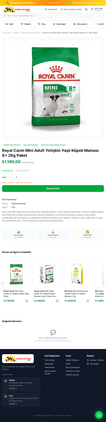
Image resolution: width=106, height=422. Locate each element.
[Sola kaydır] (3, 282)
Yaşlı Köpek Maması (31, 145)
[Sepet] (86, 9)
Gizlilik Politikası (72, 360)
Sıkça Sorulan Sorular (73, 9)
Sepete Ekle (53, 188)
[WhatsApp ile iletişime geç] (99, 415)
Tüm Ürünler (49, 360)
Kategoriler (49, 364)
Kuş (42, 24)
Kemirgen (59, 24)
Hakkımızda (49, 367)
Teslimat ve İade (73, 371)
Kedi (9, 24)
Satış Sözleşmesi (73, 367)
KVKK (68, 364)
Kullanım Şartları (72, 375)
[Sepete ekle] (27, 301)
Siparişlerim (52, 9)
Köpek (26, 24)
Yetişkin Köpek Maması (30, 33)
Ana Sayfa (6, 33)
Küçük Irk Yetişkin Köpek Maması (53, 145)
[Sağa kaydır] (103, 282)
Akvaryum (80, 24)
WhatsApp (94, 364)
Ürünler (16, 33)
